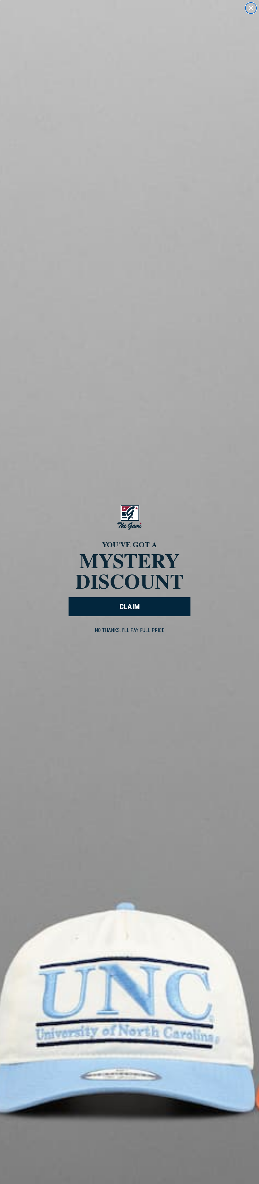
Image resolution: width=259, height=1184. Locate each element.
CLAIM (129, 606)
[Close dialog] (250, 8)
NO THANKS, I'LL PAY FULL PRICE (129, 630)
